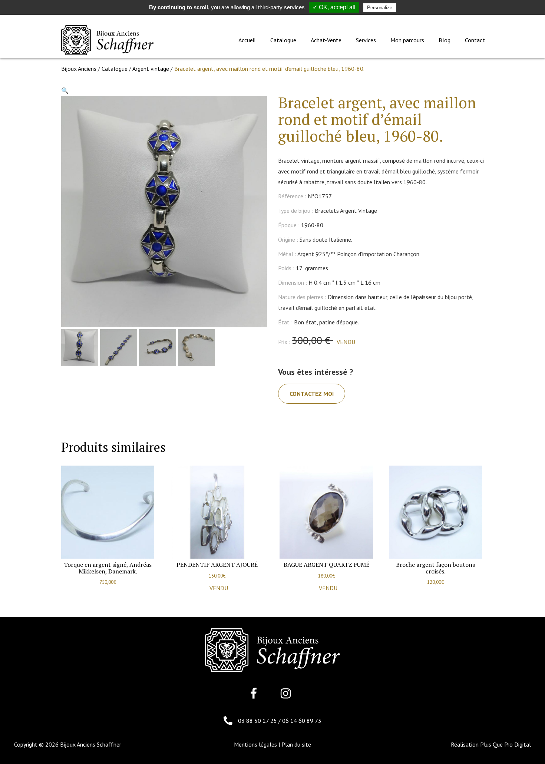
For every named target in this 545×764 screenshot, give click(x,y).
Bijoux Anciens (78, 68)
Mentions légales (255, 744)
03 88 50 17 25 (258, 720)
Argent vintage (150, 68)
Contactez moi (312, 393)
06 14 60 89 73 (301, 720)
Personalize (379, 7)
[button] (65, 90)
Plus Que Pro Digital (505, 744)
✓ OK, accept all (334, 7)
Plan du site (296, 744)
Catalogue (115, 68)
